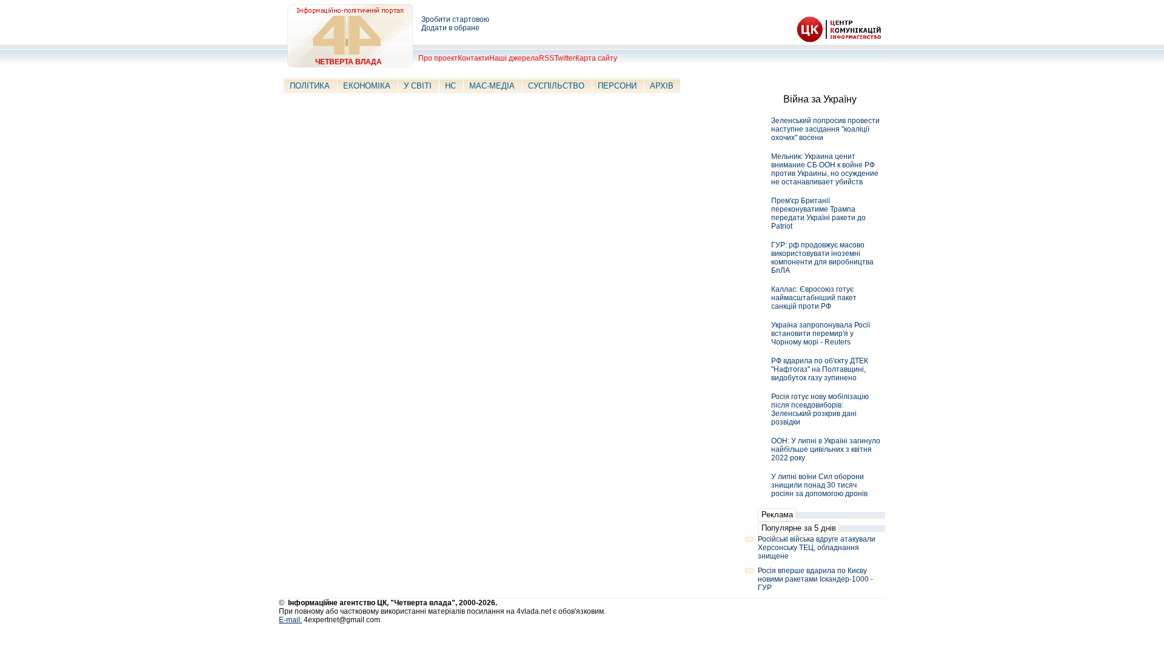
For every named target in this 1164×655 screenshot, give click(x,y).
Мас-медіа (492, 85)
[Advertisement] (652, 21)
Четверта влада (348, 62)
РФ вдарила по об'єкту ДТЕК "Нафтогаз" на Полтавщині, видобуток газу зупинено (819, 369)
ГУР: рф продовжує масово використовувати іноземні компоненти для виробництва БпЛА (822, 258)
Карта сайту (596, 58)
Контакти (473, 58)
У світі (418, 85)
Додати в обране (450, 28)
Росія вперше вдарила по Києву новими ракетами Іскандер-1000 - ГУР (815, 579)
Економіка (366, 85)
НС (450, 85)
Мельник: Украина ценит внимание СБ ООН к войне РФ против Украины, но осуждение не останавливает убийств (824, 169)
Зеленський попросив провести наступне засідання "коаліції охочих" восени (825, 129)
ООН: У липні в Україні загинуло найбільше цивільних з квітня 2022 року (825, 449)
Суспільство (556, 85)
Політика (310, 85)
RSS (546, 58)
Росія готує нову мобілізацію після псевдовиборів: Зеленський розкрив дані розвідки (820, 409)
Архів (662, 85)
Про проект (438, 58)
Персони (617, 85)
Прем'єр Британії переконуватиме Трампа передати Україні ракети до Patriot (818, 213)
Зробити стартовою (455, 19)
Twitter (564, 58)
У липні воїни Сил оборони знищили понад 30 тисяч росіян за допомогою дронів (819, 485)
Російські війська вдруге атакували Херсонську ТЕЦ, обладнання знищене (816, 547)
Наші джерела (514, 58)
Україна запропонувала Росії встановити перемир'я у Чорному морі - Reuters (820, 333)
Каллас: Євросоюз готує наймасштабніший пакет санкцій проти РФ (814, 298)
